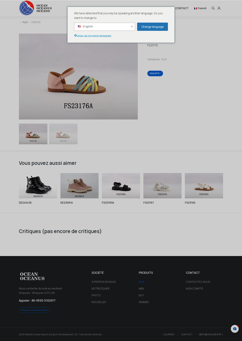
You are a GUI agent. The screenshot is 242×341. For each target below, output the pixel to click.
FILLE (164, 59)
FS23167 (148, 202)
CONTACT (186, 334)
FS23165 (190, 202)
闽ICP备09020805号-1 (211, 334)
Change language (152, 26)
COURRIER (168, 334)
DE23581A (66, 202)
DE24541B (25, 202)
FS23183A (108, 202)
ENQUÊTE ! (155, 73)
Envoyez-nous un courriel (34, 310)
